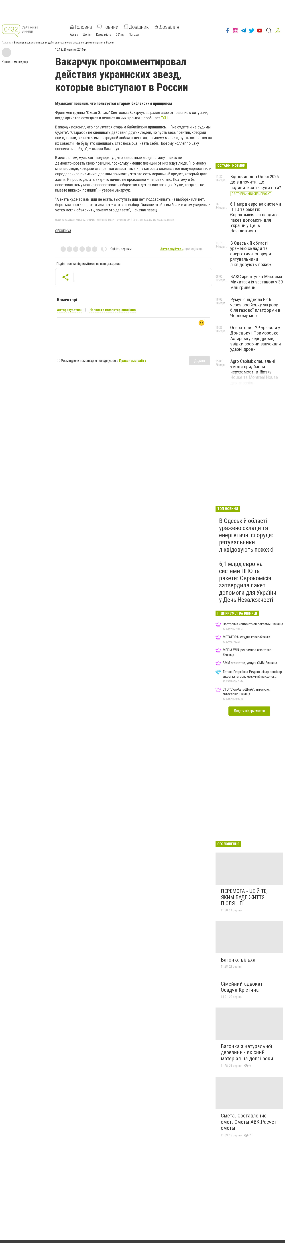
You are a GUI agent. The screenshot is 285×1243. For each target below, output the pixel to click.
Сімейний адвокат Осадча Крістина (242, 987)
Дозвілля (169, 27)
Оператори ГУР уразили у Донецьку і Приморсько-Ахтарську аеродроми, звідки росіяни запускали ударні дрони (255, 338)
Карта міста (103, 34)
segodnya (63, 231)
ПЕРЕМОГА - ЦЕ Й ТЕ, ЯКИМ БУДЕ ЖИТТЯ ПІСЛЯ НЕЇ (244, 897)
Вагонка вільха (238, 960)
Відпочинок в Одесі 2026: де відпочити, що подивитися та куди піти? (255, 182)
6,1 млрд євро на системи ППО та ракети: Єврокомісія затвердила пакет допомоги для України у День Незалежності (255, 217)
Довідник (139, 27)
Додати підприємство (249, 711)
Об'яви (120, 34)
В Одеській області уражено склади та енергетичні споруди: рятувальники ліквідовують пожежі (251, 253)
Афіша (74, 34)
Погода (134, 34)
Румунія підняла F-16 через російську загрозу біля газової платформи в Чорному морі (255, 307)
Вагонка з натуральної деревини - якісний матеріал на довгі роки (247, 1052)
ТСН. (165, 118)
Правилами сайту (132, 361)
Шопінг (87, 34)
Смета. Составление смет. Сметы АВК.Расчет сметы (248, 1122)
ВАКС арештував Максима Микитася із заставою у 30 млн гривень (256, 282)
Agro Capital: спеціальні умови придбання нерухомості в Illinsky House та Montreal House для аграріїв (254, 372)
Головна (83, 27)
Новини (110, 27)
